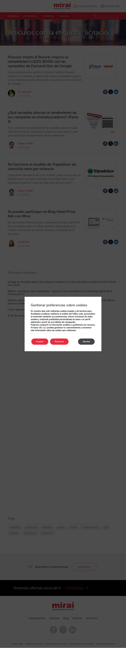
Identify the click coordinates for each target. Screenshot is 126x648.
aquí (44, 327)
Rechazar (59, 341)
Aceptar (40, 341)
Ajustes (86, 341)
